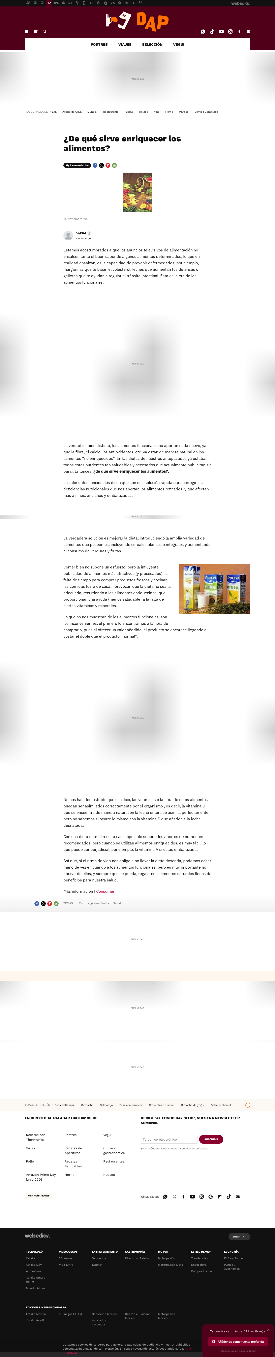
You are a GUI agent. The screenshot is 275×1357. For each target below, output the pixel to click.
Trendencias (199, 1258)
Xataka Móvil (34, 1264)
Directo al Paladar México (137, 1316)
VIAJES (124, 44)
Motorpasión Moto (170, 1264)
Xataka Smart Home (35, 1279)
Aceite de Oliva (72, 111)
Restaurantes (113, 1161)
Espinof (97, 1264)
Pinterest (210, 1196)
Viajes (30, 1148)
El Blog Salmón (234, 1258)
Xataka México (36, 1314)
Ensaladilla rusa (65, 1105)
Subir (236, 1236)
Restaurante (111, 111)
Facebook (239, 31)
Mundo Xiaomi (35, 1288)
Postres (71, 1135)
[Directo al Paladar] (137, 21)
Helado (143, 111)
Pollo (30, 1161)
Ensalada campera (131, 1105)
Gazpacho (87, 1105)
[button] (83, 233)
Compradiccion (201, 1271)
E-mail (248, 31)
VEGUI (178, 44)
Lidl (54, 111)
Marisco (184, 111)
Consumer (105, 891)
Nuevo (35, 31)
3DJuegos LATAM (70, 1314)
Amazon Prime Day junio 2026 (41, 1177)
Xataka (30, 1258)
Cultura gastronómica (94, 903)
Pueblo (128, 111)
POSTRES (99, 44)
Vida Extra (66, 1264)
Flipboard (107, 165)
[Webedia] (37, 1235)
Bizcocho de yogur (193, 1105)
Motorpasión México (166, 1316)
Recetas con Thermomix (35, 1137)
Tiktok (212, 31)
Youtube (221, 31)
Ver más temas (39, 1195)
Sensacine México (104, 1314)
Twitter (101, 165)
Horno (169, 111)
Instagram (230, 31)
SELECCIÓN (152, 44)
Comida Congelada (206, 111)
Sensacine (99, 1258)
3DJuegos (65, 1258)
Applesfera (33, 1271)
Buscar (44, 31)
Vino (156, 111)
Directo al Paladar (137, 1258)
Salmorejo (107, 1105)
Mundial (92, 111)
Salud (117, 903)
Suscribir (211, 1139)
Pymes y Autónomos (232, 1266)
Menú (26, 31)
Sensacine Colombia (99, 1322)
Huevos (109, 1175)
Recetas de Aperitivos (73, 1150)
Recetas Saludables (73, 1163)
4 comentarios (79, 165)
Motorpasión (166, 1258)
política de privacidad (195, 1148)
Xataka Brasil (35, 1320)
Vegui (107, 1135)
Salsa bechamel (221, 1105)
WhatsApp (203, 31)
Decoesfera (199, 1264)
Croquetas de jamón (162, 1105)
